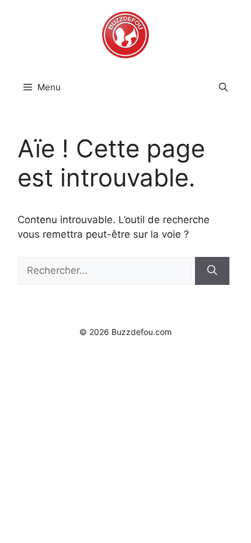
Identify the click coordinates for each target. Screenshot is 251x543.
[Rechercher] (212, 271)
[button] (223, 87)
